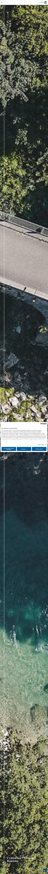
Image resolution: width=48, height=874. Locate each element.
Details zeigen (41, 444)
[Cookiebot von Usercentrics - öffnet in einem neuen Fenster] (41, 424)
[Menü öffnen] (1, 2)
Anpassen (23, 448)
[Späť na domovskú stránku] (42, 2)
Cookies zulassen (39, 448)
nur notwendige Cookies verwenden (8, 449)
